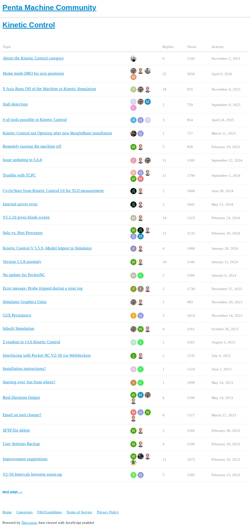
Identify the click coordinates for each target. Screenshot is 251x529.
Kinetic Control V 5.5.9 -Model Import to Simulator (47, 248)
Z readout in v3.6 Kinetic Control (31, 342)
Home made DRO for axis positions (33, 73)
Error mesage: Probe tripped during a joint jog (43, 288)
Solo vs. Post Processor (23, 232)
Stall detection (15, 104)
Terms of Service (79, 512)
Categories (24, 512)
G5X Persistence (17, 315)
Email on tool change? (22, 414)
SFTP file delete (16, 430)
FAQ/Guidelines (49, 512)
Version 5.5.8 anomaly (22, 261)
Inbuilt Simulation (18, 328)
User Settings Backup (21, 443)
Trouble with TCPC (19, 175)
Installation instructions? (24, 368)
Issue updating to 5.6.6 (22, 159)
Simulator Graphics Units (25, 301)
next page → (12, 492)
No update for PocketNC (24, 274)
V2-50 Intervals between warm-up (32, 474)
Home (7, 512)
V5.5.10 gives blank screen (26, 217)
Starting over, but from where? (29, 382)
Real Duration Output (21, 397)
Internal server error (20, 204)
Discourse (29, 523)
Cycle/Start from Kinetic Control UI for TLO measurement (53, 190)
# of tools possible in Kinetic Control (35, 119)
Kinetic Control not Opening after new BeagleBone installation (57, 133)
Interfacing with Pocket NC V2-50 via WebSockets (47, 355)
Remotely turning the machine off (32, 146)
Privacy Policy (108, 512)
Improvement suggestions (25, 459)
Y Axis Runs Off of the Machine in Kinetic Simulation (49, 88)
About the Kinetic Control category (33, 58)
